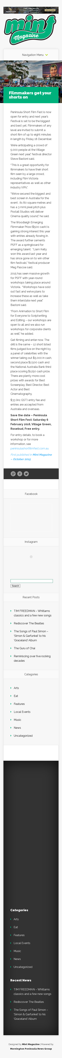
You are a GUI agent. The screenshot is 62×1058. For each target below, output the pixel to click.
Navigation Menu (33, 55)
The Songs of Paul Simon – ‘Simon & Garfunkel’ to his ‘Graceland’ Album (31, 636)
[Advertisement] (31, 799)
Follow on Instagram (33, 563)
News (17, 727)
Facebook (19, 474)
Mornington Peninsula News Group (31, 1048)
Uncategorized (23, 735)
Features (19, 704)
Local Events (22, 712)
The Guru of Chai (24, 648)
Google (13, 474)
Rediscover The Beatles (29, 623)
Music (17, 719)
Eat (16, 696)
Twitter (26, 474)
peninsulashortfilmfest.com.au (30, 448)
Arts (16, 688)
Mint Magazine (31, 1044)
